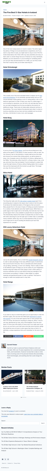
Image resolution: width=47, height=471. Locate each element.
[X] (5, 459)
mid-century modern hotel (27, 201)
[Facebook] (2, 459)
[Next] (44, 383)
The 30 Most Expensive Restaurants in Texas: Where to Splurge (19, 441)
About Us (4, 463)
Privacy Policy (17, 463)
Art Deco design (17, 150)
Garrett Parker (8, 15)
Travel (5, 9)
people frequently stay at (35, 260)
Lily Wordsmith (8, 391)
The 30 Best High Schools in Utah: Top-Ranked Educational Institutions (21, 445)
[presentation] (11, 377)
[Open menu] (45, 2)
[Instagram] (8, 459)
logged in (11, 411)
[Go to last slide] (3, 383)
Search (3, 420)
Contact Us (10, 463)
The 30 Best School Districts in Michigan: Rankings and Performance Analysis (23, 437)
